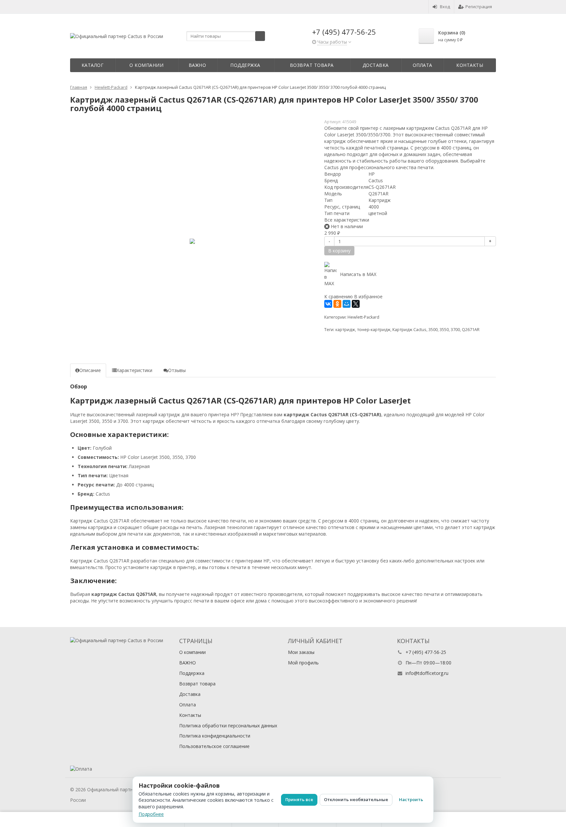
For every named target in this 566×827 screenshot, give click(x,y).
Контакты (469, 65)
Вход (445, 7)
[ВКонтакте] (328, 304)
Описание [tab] (90, 370)
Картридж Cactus (409, 329)
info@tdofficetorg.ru (427, 673)
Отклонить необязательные (356, 799)
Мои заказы (301, 652)
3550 (444, 329)
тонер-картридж (373, 329)
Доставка (376, 65)
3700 (455, 329)
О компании (146, 65)
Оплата (422, 65)
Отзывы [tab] (177, 370)
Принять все (299, 799)
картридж (345, 329)
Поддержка (245, 65)
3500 (433, 329)
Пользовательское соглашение (214, 746)
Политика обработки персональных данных (228, 725)
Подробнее (151, 814)
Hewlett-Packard (363, 317)
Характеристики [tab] (134, 370)
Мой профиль (303, 663)
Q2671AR (471, 329)
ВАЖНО (197, 65)
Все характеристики (346, 220)
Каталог (93, 65)
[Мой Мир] (346, 304)
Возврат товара (312, 65)
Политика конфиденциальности (214, 736)
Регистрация (478, 7)
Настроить (411, 799)
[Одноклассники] (337, 304)
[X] (356, 304)
